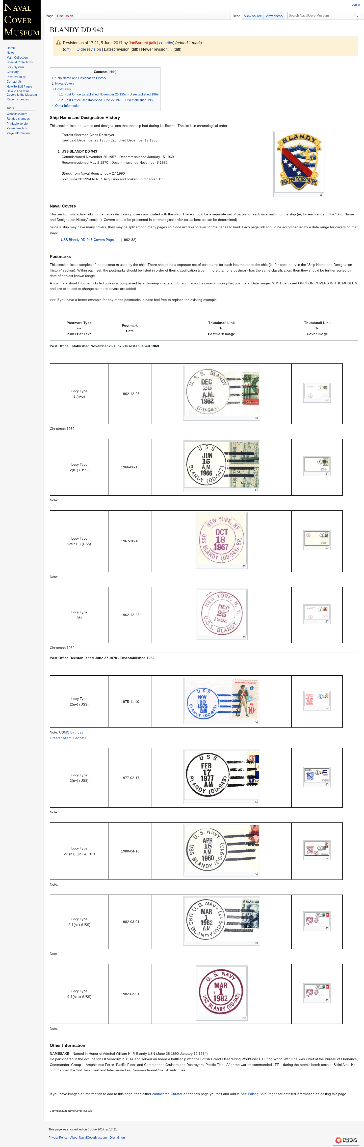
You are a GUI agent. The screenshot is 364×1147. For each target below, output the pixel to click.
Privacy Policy (58, 1137)
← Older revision (86, 49)
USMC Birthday (71, 732)
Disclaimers (118, 1137)
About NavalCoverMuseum (88, 1137)
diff (66, 49)
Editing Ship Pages (262, 1094)
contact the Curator (167, 1094)
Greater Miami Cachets (68, 738)
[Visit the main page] (22, 20)
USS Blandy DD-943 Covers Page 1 (89, 240)
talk (153, 43)
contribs (166, 43)
